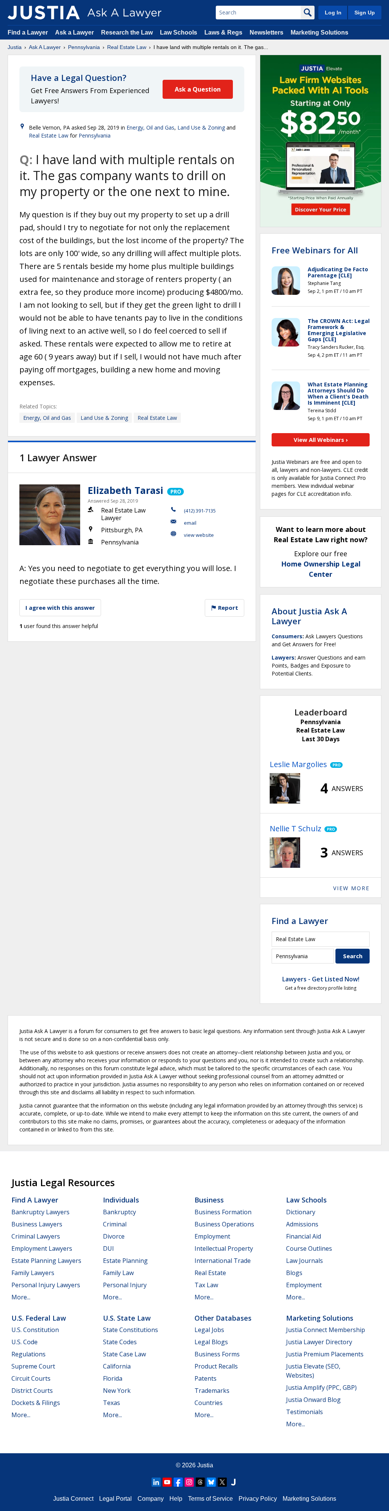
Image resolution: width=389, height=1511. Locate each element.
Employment (212, 1236)
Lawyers (283, 657)
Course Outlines (309, 1248)
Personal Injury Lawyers (45, 1285)
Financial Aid (303, 1236)
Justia (15, 47)
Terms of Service (210, 1498)
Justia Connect (73, 1498)
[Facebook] (178, 1482)
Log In (333, 12)
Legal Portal (115, 1498)
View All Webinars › (321, 439)
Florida (112, 1378)
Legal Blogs (211, 1342)
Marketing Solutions (319, 32)
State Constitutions (130, 1330)
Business (209, 1199)
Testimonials (304, 1412)
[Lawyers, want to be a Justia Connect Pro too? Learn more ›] (175, 490)
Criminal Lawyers (35, 1236)
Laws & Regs (223, 32)
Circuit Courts (31, 1378)
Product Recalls (216, 1366)
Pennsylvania (84, 47)
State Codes (120, 1342)
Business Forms (217, 1354)
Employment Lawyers (41, 1248)
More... (20, 1297)
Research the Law (127, 32)
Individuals (121, 1199)
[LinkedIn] (156, 1482)
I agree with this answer (60, 607)
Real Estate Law (126, 47)
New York (117, 1390)
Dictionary (300, 1212)
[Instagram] (189, 1482)
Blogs (294, 1273)
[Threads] (200, 1482)
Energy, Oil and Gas (150, 127)
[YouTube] (167, 1482)
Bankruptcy (119, 1212)
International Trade (222, 1260)
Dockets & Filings (35, 1403)
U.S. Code (24, 1342)
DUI (108, 1248)
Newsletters (266, 32)
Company (151, 1498)
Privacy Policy (258, 1498)
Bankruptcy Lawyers (40, 1212)
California (117, 1366)
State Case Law (124, 1354)
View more (351, 888)
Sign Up (364, 12)
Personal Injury (125, 1285)
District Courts (32, 1390)
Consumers (287, 636)
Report (227, 607)
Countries (208, 1403)
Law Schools (178, 32)
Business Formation (222, 1212)
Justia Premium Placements (325, 1354)
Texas (111, 1403)
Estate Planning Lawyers (46, 1260)
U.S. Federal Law (38, 1318)
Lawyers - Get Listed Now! (320, 979)
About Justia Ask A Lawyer (309, 616)
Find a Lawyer (28, 32)
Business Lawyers (36, 1224)
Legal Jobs (209, 1330)
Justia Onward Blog (313, 1399)
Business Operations (224, 1224)
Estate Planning (125, 1260)
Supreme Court (33, 1366)
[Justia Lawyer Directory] (233, 1482)
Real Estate (210, 1273)
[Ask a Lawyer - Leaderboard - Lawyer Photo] (285, 788)
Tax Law (206, 1285)
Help (175, 1498)
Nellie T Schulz (295, 828)
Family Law (118, 1273)
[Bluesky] (211, 1482)
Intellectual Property (223, 1248)
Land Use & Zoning (201, 127)
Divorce (114, 1236)
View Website (199, 535)
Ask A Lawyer (45, 47)
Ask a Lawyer (75, 32)
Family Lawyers (32, 1273)
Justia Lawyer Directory (319, 1342)
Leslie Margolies (298, 764)
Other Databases (222, 1318)
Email (190, 522)
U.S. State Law (127, 1318)
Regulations (28, 1354)
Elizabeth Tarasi (125, 490)
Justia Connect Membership (325, 1330)
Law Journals (304, 1260)
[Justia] (44, 12)
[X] (222, 1482)
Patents (205, 1378)
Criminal (115, 1224)
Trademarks (211, 1390)
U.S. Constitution (35, 1330)
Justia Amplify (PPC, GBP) (321, 1387)
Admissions (302, 1224)
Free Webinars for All (315, 250)
